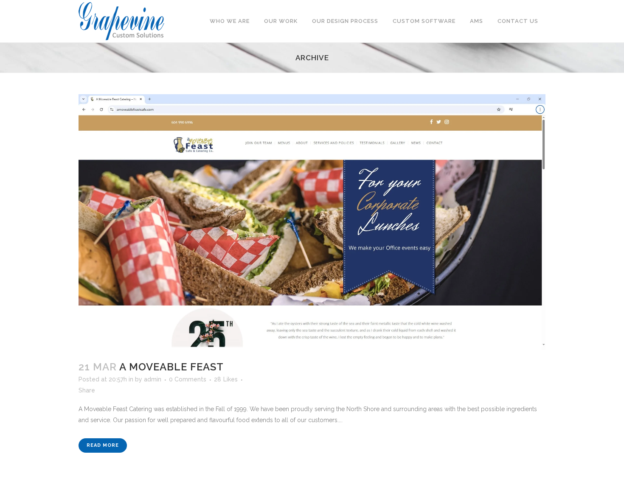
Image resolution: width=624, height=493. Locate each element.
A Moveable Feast (171, 367)
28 (226, 379)
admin (152, 379)
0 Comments (187, 379)
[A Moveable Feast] (312, 222)
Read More (103, 445)
